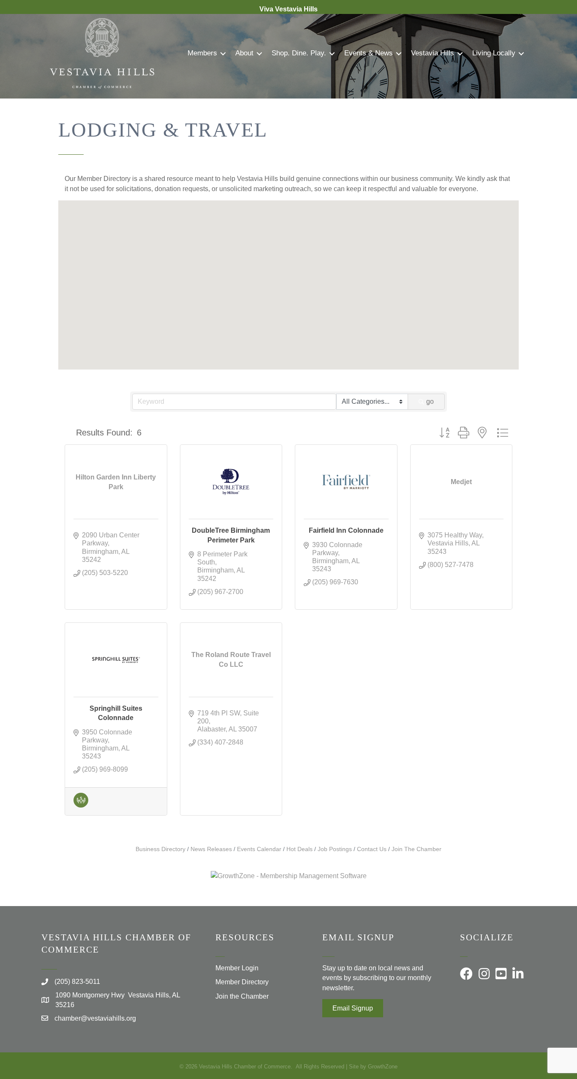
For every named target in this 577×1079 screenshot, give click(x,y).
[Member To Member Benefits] (80, 805)
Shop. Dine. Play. (299, 53)
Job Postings (335, 849)
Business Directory (160, 849)
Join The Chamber (416, 849)
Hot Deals (299, 849)
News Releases (211, 849)
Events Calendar (259, 849)
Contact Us (371, 849)
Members (202, 53)
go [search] (430, 401)
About (244, 53)
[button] (307, 235)
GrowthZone (382, 1066)
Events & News (368, 53)
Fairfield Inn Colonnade (346, 530)
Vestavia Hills (432, 53)
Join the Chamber (242, 996)
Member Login (237, 968)
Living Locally (493, 53)
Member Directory (242, 982)
